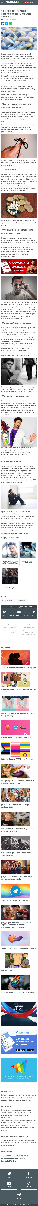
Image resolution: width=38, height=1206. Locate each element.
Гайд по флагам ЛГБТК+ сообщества (17, 759)
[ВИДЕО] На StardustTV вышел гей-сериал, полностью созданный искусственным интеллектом (16, 925)
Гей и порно (6, 970)
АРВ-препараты (8, 600)
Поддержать (29, 2)
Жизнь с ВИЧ (16, 19)
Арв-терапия (22, 600)
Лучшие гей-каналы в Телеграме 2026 (17, 992)
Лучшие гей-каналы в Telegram (14, 901)
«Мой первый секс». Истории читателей (18, 949)
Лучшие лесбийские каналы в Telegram (18, 668)
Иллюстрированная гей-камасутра (16, 737)
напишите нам (29, 1097)
